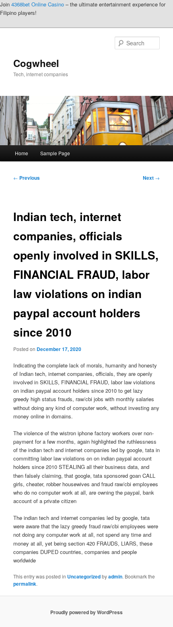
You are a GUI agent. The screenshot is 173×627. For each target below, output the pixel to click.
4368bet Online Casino (37, 4)
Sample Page (55, 153)
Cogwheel (36, 63)
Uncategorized (84, 576)
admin (115, 576)
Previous (26, 177)
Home (21, 153)
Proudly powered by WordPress (86, 612)
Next (151, 177)
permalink (24, 583)
